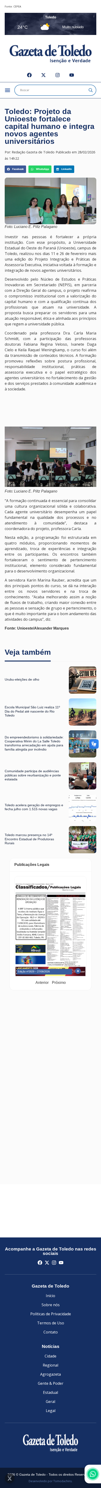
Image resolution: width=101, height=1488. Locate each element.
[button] (15, 169)
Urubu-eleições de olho (22, 679)
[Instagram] (57, 75)
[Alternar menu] (7, 90)
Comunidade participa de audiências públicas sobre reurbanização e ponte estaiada (33, 775)
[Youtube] (71, 75)
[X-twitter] (43, 75)
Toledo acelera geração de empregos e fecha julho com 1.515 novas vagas (34, 807)
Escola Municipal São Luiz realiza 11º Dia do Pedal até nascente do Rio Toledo (32, 711)
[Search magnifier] (90, 90)
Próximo (59, 983)
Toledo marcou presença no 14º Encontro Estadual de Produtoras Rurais (29, 839)
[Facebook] (29, 75)
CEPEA (17, 6)
